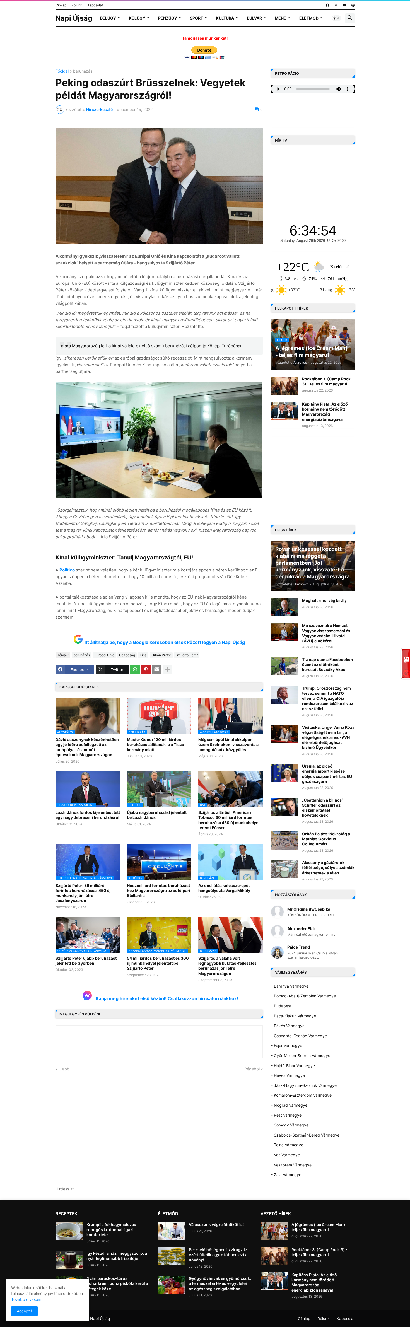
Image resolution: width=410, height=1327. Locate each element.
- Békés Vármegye (288, 1025)
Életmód (309, 18)
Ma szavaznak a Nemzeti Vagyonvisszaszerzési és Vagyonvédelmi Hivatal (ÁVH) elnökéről (326, 633)
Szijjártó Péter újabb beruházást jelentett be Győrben (86, 961)
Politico (67, 570)
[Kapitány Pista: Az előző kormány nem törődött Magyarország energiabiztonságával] (284, 411)
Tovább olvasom (26, 1299)
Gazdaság (127, 655)
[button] (336, 18)
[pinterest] (353, 5)
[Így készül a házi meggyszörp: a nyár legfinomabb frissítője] (69, 1260)
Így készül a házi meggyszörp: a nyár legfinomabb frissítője (116, 1256)
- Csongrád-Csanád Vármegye (299, 1035)
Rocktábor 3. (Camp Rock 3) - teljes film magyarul (326, 381)
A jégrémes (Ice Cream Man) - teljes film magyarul (319, 1227)
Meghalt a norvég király (324, 600)
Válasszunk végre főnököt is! (216, 1224)
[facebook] (327, 5)
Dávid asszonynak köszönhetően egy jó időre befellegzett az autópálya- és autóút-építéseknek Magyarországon (87, 747)
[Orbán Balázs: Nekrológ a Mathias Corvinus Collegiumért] (284, 840)
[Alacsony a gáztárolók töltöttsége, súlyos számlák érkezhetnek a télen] (284, 869)
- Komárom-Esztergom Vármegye (301, 1095)
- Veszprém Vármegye (291, 1164)
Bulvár (254, 18)
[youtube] (344, 5)
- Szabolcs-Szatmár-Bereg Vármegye (305, 1135)
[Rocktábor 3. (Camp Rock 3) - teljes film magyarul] (284, 386)
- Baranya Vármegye (289, 986)
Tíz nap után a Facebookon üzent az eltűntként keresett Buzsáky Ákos (327, 664)
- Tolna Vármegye (287, 1144)
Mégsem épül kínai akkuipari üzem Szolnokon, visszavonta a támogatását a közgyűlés (228, 744)
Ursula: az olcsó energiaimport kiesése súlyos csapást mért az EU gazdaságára (327, 774)
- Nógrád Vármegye (289, 1105)
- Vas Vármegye (285, 1154)
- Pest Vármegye (286, 1115)
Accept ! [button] (24, 1311)
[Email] (156, 669)
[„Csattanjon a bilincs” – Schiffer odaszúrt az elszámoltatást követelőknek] (284, 807)
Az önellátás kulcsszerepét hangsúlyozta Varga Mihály (224, 888)
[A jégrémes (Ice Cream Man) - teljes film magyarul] (274, 1231)
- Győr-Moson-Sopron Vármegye (300, 1055)
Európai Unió (104, 655)
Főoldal (62, 71)
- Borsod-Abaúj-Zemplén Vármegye (303, 995)
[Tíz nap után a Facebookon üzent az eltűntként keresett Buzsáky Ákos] (284, 666)
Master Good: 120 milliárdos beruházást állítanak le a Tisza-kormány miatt (156, 744)
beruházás (82, 71)
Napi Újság (74, 18)
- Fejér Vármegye (286, 1045)
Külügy (137, 18)
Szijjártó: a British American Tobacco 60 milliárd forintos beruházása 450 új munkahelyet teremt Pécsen (229, 820)
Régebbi (252, 1069)
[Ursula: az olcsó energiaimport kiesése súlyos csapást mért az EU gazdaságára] (284, 773)
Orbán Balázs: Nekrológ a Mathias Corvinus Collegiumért (326, 838)
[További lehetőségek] (167, 669)
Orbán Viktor (161, 655)
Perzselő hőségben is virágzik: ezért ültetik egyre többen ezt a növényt (218, 1254)
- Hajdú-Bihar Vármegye (293, 1065)
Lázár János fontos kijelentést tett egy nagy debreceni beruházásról (88, 815)
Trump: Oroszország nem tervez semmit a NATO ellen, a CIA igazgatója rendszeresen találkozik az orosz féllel (327, 698)
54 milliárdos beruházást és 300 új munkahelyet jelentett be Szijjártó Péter (158, 963)
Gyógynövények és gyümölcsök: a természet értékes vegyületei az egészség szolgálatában (220, 1283)
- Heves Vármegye (288, 1075)
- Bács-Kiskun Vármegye (293, 1016)
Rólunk (76, 5)
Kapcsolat (95, 5)
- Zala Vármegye (286, 1174)
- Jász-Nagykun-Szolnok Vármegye (304, 1085)
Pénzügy (167, 18)
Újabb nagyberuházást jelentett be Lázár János (157, 815)
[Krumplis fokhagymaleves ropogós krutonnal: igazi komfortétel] (69, 1231)
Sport (196, 18)
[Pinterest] (146, 669)
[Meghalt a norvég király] (284, 607)
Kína (143, 655)
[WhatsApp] (135, 669)
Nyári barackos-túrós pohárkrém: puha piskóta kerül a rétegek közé (117, 1283)
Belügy (108, 18)
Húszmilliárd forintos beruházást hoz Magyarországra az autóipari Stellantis (158, 890)
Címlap (61, 5)
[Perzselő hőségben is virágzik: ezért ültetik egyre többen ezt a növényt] (171, 1256)
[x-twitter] (335, 5)
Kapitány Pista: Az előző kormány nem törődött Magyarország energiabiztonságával (325, 412)
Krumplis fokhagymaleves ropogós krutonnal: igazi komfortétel (111, 1229)
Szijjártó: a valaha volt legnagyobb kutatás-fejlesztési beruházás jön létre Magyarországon (228, 966)
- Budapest (281, 1005)
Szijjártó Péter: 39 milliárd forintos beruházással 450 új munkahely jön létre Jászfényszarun (83, 893)
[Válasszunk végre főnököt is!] (171, 1231)
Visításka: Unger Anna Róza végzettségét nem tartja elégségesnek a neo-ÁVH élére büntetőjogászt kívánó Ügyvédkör (328, 737)
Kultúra (225, 18)
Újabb (64, 1069)
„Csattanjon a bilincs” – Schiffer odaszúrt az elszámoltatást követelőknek (324, 808)
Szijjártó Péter (187, 655)
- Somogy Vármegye (289, 1125)
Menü (280, 18)
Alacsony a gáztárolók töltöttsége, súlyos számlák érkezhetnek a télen (328, 867)
